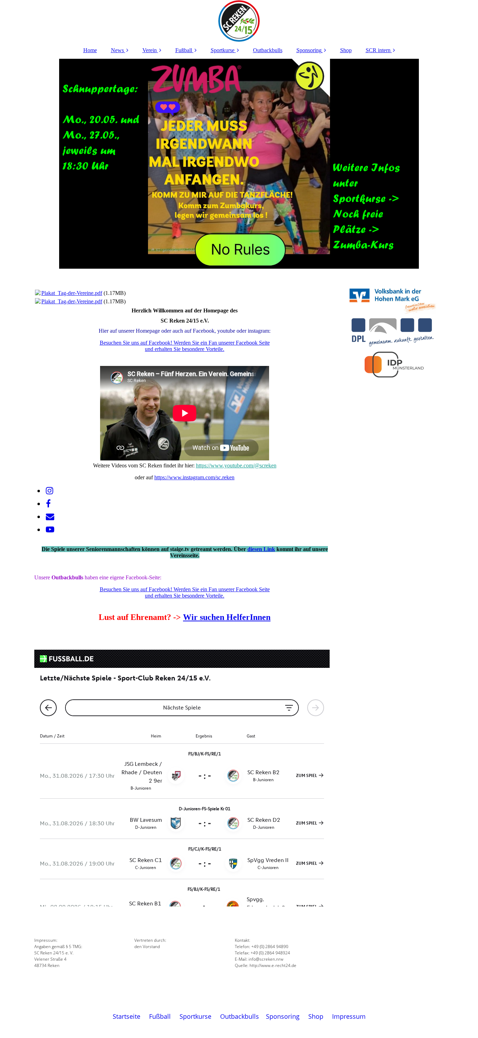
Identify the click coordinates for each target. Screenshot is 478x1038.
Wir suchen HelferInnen (226, 617)
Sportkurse (222, 50)
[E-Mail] (49, 516)
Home (90, 50)
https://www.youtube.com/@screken (236, 465)
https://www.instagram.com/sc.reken (194, 477)
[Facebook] (48, 503)
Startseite (126, 1016)
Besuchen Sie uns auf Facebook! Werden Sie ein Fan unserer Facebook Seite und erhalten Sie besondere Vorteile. (185, 346)
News (117, 50)
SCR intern (378, 50)
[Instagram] (49, 490)
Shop (346, 50)
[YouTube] (49, 529)
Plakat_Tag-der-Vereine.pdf (71, 293)
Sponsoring (309, 50)
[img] (239, 21)
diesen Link (261, 549)
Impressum (349, 1016)
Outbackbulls (267, 50)
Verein (149, 50)
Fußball (183, 50)
